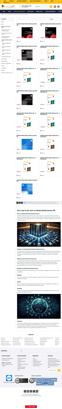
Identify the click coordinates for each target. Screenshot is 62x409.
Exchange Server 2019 (29, 338)
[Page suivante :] (19, 203)
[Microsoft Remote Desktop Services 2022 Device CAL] (27, 99)
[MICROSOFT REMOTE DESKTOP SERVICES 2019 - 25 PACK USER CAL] (50, 166)
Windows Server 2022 (5, 341)
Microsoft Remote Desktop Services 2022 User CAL (27, 47)
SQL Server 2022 (16, 339)
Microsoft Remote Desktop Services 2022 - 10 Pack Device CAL (26, 114)
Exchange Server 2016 (29, 339)
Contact (19, 362)
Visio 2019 (57, 339)
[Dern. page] (22, 203)
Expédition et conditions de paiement (23, 365)
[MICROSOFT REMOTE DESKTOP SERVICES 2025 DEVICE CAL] (50, 32)
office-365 (35, 359)
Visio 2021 (57, 338)
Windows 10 (57, 343)
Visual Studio (4, 59)
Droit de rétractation (21, 367)
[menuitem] (45, 1)
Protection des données (37, 364)
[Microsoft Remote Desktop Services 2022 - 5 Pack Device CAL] (50, 99)
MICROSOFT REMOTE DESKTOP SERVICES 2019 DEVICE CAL (27, 181)
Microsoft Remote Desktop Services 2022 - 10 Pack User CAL (26, 69)
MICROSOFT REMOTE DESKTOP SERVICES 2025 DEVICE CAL (50, 24)
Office (2, 21)
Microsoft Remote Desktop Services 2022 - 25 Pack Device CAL (50, 114)
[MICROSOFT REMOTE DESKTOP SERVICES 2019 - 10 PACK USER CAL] (27, 166)
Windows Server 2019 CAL (18, 338)
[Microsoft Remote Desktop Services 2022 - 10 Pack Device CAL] (27, 122)
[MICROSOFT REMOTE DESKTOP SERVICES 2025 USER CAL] (27, 32)
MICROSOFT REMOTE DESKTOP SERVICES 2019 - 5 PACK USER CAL (49, 136)
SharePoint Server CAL (6, 56)
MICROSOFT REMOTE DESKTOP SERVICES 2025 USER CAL (27, 24)
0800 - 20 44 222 (6, 363)
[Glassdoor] (31, 391)
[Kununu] (34, 391)
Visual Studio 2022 (43, 339)
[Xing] (28, 391)
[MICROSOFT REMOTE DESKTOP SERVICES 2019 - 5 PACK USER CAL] (50, 144)
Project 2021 (42, 343)
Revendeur (20, 359)
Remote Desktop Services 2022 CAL (31, 344)
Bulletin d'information (37, 361)
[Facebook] (25, 391)
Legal (34, 358)
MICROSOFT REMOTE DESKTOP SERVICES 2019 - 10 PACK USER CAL (26, 158)
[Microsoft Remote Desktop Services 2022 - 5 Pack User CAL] (50, 55)
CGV (18, 369)
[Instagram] (37, 391)
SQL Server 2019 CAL (17, 344)
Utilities (2, 65)
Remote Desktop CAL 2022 (6, 47)
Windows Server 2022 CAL (6, 344)
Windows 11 (57, 341)
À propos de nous (36, 362)
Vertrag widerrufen (32, 406)
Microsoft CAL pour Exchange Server (6, 37)
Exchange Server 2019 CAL (30, 341)
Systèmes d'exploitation (6, 63)
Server (2, 24)
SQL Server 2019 (16, 341)
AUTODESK (3, 68)
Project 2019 (42, 344)
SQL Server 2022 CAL (17, 343)
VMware (56, 344)
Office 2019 (3, 339)
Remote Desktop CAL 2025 (6, 44)
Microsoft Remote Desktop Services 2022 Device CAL (27, 91)
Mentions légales (36, 365)
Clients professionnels (22, 358)
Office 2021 (3, 338)
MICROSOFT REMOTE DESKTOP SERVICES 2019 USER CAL (26, 136)
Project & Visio (4, 61)
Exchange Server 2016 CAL (30, 343)
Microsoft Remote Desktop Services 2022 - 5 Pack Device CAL (49, 91)
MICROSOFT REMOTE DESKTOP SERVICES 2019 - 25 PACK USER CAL (50, 158)
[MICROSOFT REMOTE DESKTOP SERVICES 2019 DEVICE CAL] (27, 189)
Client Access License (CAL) (5, 27)
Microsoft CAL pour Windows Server (6, 30)
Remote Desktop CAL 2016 (6, 54)
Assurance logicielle (21, 361)
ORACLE (3, 70)
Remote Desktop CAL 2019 (6, 50)
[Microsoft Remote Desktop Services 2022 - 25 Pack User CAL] (50, 77)
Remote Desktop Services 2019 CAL (46, 338)
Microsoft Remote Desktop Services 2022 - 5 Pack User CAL (49, 47)
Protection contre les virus (6, 72)
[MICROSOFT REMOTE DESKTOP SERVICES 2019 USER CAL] (27, 144)
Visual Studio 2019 (43, 341)
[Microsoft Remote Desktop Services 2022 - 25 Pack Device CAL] (50, 122)
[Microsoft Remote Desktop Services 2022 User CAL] (27, 55)
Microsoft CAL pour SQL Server (7, 34)
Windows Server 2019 (5, 343)
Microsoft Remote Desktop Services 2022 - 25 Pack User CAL (50, 69)
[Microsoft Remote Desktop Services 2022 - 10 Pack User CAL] (27, 77)
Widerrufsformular (21, 368)
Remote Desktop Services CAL (7, 40)
